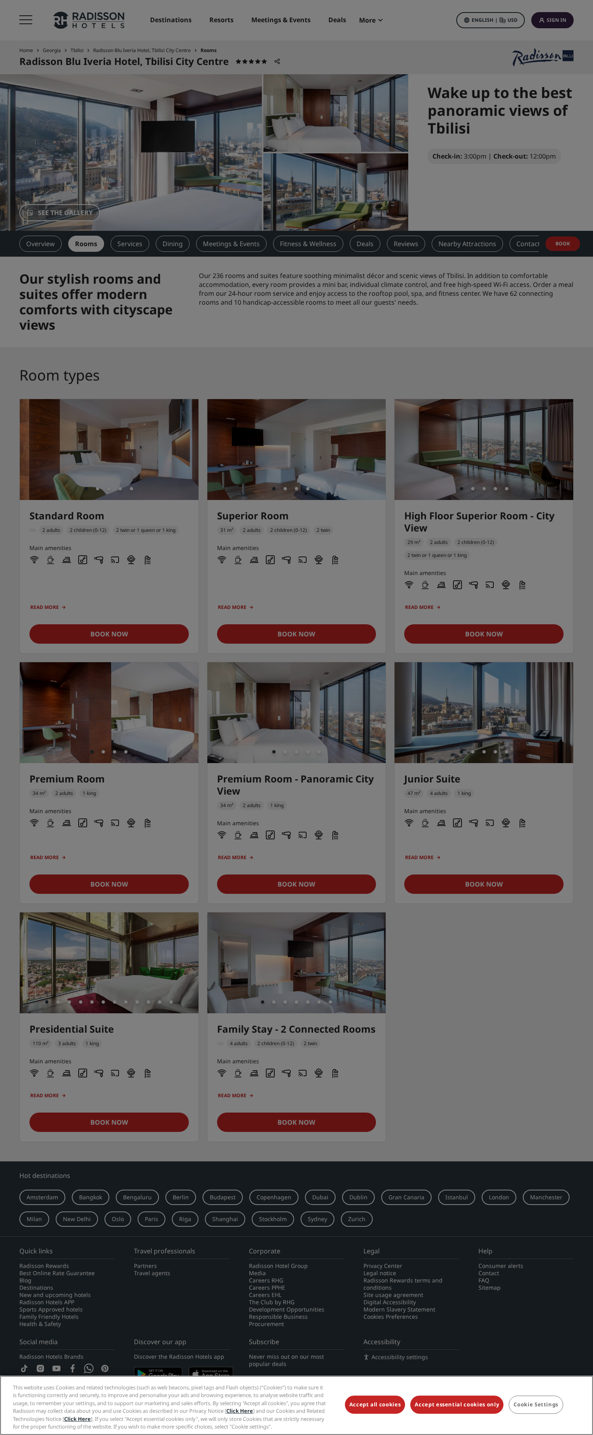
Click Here (239, 1410)
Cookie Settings (536, 1404)
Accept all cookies (375, 1404)
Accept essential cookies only (457, 1404)
